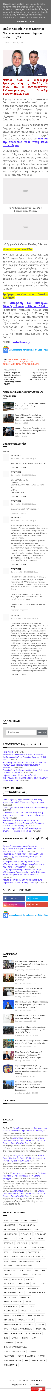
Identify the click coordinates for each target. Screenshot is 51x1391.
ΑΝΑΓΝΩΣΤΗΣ (9, 1225)
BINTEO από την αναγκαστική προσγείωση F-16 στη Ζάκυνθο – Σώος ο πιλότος (31, 404)
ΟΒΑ (32, 1306)
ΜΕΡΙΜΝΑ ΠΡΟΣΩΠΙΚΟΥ (13, 1293)
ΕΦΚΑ (29, 1270)
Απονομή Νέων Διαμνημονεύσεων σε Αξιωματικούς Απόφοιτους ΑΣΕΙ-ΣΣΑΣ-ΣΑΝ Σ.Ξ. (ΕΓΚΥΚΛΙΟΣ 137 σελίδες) (24, 849)
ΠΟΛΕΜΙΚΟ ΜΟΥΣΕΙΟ (12, 1324)
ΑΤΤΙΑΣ (29, 1238)
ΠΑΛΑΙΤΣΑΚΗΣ (36, 1311)
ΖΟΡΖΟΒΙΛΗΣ (40, 1270)
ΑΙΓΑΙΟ (24, 1220)
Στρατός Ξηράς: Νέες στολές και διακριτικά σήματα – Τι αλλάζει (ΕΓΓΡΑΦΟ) (22, 829)
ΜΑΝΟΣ (21, 1288)
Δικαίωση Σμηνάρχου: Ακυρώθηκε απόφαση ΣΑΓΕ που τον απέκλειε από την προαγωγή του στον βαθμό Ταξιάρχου (31, 430)
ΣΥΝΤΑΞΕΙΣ (33, 1351)
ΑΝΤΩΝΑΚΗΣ (26, 1234)
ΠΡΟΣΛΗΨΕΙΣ (41, 1329)
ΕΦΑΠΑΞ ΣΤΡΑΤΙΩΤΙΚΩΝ (14, 1270)
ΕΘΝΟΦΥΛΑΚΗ (18, 1252)
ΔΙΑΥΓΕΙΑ (34, 1243)
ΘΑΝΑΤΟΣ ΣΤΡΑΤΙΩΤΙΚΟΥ (13, 361)
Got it (33, 21)
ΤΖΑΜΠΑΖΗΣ (9, 1356)
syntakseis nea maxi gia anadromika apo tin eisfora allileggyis (25, 1129)
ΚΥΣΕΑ (35, 1284)
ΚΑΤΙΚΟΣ (29, 1279)
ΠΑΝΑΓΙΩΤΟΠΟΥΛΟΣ (36, 1315)
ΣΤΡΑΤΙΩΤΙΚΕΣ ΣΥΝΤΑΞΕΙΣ (14, 1351)
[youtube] (37, 904)
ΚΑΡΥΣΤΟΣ (28, 361)
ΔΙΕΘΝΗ (7, 1248)
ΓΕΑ (9, 359)
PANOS (16, 1128)
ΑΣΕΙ (13, 1238)
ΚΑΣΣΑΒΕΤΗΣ (17, 1279)
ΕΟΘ (6, 1261)
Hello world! (8, 752)
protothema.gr (21, 342)
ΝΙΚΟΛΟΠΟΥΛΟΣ (10, 1306)
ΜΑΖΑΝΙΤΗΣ (9, 1288)
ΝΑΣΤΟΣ (28, 1302)
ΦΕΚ (26, 1360)
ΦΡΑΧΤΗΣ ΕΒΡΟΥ (38, 1360)
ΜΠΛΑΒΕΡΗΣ (25, 1297)
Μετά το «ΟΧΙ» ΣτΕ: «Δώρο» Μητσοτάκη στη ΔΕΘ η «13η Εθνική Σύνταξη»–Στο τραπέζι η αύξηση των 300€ (31, 1004)
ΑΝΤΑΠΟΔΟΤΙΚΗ (10, 1234)
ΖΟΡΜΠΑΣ (8, 1275)
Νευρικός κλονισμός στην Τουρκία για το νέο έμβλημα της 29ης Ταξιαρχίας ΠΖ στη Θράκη (23, 855)
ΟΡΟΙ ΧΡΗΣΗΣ (23, 1380)
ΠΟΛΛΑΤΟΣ (28, 1324)
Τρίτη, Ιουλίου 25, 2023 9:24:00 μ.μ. (23, 520)
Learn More (21, 21)
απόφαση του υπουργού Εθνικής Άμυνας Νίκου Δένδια (25, 304)
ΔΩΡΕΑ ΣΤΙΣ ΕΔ (38, 1248)
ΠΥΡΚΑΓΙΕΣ (26, 364)
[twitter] (37, 898)
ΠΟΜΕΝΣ (40, 1324)
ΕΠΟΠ (13, 1261)
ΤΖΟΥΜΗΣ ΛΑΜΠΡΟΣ (26, 1356)
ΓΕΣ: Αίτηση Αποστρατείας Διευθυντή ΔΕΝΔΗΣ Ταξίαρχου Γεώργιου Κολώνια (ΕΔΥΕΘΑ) (30, 977)
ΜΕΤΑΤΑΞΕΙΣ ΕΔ (10, 1297)
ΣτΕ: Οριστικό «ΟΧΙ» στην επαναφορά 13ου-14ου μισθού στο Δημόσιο (30, 1016)
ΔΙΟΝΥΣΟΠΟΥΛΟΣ (21, 1248)
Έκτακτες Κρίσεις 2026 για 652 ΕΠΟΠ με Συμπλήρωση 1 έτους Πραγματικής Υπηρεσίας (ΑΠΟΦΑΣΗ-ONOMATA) (23, 823)
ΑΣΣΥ (21, 1238)
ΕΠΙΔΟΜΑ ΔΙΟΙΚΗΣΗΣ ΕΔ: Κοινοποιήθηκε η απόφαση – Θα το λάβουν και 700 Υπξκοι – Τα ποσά (23, 815)
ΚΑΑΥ (6, 1279)
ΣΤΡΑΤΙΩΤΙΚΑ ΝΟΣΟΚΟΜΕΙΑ (15, 1347)
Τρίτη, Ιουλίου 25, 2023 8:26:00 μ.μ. (23, 504)
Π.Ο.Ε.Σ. (24, 1311)
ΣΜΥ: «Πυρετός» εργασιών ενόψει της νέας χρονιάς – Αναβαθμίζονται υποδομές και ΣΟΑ (23, 801)
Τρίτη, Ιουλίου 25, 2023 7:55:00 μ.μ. (23, 475)
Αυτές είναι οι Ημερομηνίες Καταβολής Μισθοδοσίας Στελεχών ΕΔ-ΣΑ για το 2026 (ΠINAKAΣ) (30, 1030)
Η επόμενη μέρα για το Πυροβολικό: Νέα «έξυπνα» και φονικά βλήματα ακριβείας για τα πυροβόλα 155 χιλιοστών (23, 864)
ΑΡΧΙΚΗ (12, 1380)
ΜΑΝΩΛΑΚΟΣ (33, 1288)
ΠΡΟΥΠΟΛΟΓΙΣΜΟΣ (33, 1333)
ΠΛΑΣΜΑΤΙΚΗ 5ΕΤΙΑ (25, 1320)
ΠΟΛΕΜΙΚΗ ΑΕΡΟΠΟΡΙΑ (12, 364)
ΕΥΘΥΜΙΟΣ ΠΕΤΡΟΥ (24, 1266)
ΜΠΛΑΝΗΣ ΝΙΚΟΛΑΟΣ (12, 1302)
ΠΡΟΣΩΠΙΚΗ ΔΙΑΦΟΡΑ (13, 1333)
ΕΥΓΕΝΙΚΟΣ (8, 1266)
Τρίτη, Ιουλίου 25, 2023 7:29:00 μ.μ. (23, 458)
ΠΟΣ (6, 1329)
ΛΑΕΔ (43, 1284)
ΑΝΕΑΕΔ (38, 1229)
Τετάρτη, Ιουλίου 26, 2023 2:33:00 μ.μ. (24, 618)
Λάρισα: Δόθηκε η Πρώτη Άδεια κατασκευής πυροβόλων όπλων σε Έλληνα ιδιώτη (22, 881)
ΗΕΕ (17, 1275)
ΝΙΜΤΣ (23, 1306)
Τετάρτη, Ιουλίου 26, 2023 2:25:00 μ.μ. (24, 572)
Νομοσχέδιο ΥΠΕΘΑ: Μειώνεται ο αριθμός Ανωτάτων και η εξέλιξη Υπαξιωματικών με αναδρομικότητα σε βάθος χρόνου (30, 1085)
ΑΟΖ (6, 1238)
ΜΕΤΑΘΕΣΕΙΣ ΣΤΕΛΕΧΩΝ (36, 1293)
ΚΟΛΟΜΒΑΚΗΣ (10, 1284)
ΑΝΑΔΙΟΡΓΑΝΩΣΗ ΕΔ (27, 1225)
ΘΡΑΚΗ (25, 1275)
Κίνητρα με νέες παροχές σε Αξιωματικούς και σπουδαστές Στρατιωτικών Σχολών (31, 1041)
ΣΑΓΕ (6, 1338)
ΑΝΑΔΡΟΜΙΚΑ (9, 1229)
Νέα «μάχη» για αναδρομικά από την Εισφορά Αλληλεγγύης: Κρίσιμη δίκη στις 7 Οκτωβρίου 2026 (31, 964)
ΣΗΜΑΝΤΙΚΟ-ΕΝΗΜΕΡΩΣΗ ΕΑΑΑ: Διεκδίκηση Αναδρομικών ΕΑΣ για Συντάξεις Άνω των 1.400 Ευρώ (24, 757)
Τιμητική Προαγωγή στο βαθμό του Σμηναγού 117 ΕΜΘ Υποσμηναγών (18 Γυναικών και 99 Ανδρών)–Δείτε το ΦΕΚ (30, 417)
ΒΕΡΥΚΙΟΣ (40, 1238)
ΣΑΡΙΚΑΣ (15, 1338)
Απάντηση (15, 467)
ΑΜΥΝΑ (33, 1220)
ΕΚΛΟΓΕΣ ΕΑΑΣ (33, 1252)
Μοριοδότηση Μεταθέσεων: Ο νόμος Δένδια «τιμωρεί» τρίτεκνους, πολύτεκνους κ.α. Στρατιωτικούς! (29, 991)
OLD (6, 1220)
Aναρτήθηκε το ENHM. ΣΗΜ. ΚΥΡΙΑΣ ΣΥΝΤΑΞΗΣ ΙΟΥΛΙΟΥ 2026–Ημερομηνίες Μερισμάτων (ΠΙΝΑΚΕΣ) (24, 765)
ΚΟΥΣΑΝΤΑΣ (24, 1284)
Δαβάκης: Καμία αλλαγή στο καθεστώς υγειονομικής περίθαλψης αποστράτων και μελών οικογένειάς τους (25, 778)
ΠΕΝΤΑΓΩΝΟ (9, 1320)
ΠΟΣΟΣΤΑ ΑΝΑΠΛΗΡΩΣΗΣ (21, 1329)
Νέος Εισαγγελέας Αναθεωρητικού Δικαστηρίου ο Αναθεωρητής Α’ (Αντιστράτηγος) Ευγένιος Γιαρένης (29, 1055)
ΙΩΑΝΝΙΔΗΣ (36, 1275)
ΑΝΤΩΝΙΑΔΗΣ (40, 1234)
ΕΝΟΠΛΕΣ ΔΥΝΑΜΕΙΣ (20, 359)
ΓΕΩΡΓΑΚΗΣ (8, 1243)
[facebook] (14, 898)
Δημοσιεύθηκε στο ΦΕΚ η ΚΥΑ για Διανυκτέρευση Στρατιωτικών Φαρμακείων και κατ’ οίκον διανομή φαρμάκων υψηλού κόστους (31, 1069)
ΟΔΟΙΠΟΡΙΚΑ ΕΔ (10, 1311)
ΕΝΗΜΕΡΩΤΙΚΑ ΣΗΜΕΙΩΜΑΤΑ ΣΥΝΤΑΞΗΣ (27, 1257)
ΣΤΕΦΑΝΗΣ (8, 1342)
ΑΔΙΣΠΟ (14, 1220)
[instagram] (14, 904)
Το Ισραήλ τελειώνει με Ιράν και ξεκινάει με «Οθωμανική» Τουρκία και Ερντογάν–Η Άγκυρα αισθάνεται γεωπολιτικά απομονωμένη (24, 872)
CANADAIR (35, 364)
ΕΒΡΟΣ (7, 1252)
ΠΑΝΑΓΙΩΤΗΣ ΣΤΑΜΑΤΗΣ (14, 1315)
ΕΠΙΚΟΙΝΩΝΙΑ (36, 1380)
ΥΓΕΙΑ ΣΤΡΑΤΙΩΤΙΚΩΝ (12, 1360)
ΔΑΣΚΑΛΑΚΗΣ (22, 1243)
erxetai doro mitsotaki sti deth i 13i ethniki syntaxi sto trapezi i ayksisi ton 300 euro (24, 1140)
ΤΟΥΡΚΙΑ (41, 1356)
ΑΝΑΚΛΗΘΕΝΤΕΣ (25, 1229)
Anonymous (18, 1138)
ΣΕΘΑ (34, 1338)
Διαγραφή (24, 467)
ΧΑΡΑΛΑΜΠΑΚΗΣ (10, 1365)
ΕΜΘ (6, 1257)
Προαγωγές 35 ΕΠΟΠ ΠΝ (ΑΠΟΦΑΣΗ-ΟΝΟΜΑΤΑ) (25, 807)
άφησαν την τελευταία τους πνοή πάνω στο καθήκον (25, 142)
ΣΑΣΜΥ (25, 1338)
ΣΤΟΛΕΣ (20, 1342)
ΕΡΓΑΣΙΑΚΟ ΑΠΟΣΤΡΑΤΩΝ (29, 1261)
